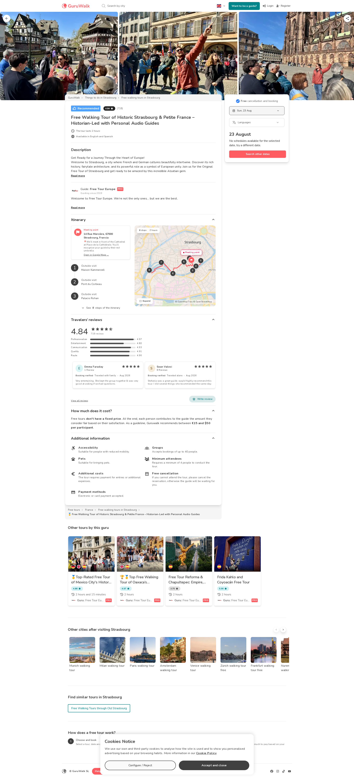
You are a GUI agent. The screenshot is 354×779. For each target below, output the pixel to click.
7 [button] (161, 262)
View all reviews (79, 400)
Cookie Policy (206, 753)
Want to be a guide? (244, 6)
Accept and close (214, 765)
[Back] (6, 18)
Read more (78, 176)
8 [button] (149, 270)
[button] (191, 260)
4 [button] (196, 266)
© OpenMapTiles (183, 301)
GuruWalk (74, 97)
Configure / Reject (140, 765)
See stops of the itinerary (103, 308)
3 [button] (201, 260)
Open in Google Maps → (96, 255)
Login (270, 6)
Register (286, 6)
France (89, 510)
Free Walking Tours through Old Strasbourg (99, 708)
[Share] (347, 18)
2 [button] (192, 270)
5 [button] (184, 261)
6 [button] (173, 273)
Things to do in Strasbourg (100, 97)
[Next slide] (345, 56)
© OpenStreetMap (202, 301)
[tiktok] (283, 771)
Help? (99, 771)
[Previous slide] (9, 56)
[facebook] (271, 771)
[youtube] (289, 771)
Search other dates (258, 154)
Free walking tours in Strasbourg (141, 97)
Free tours (74, 510)
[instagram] (277, 771)
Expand (147, 301)
